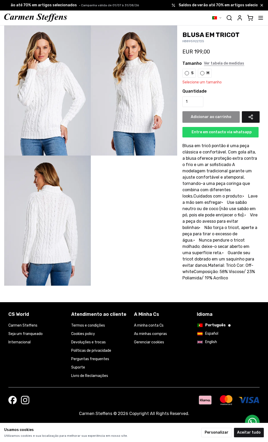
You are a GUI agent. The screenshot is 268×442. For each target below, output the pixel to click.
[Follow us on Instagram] (25, 400)
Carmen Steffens (22, 325)
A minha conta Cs (149, 325)
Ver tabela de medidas (224, 63)
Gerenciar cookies (149, 342)
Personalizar (216, 432)
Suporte (78, 367)
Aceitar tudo (249, 432)
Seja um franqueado (25, 334)
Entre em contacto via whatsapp (222, 132)
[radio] (187, 73)
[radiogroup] (220, 73)
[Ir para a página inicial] (35, 18)
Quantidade (194, 91)
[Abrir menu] (261, 18)
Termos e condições (88, 325)
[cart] (250, 18)
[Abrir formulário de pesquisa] (229, 18)
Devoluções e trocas (88, 342)
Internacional (19, 342)
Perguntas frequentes (90, 359)
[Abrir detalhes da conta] (240, 18)
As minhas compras (150, 334)
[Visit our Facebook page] (12, 400)
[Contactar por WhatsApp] (252, 422)
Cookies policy (83, 334)
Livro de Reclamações (89, 376)
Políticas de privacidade (91, 350)
